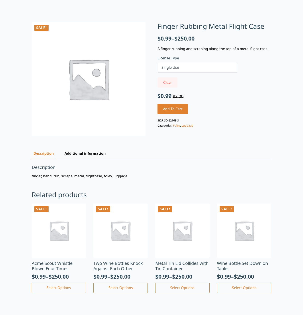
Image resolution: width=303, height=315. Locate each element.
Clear (167, 82)
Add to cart (173, 108)
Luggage (187, 125)
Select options (59, 287)
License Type (168, 58)
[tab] (44, 153)
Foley (176, 125)
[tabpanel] (151, 171)
